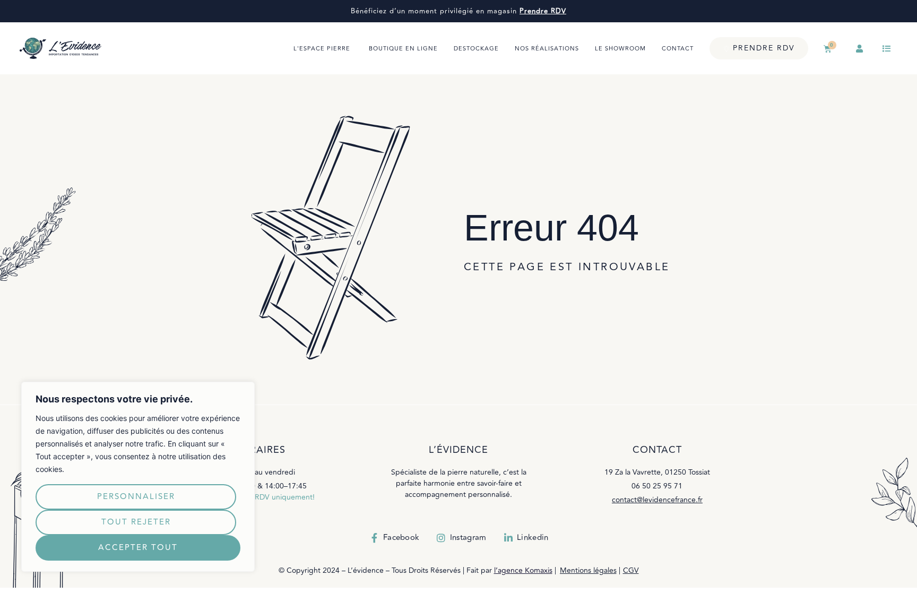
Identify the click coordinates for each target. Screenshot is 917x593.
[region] (138, 477)
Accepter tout (138, 548)
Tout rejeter (136, 522)
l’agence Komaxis (523, 570)
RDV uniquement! (285, 497)
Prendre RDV (543, 11)
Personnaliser (136, 497)
